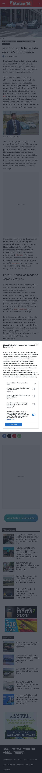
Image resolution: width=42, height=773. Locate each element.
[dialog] (21, 386)
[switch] (33, 389)
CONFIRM (13, 424)
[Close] (38, 345)
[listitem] (21, 383)
